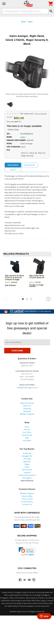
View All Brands (27, 481)
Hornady (27, 459)
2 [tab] (27, 299)
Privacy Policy (27, 502)
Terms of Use (27, 499)
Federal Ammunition (27, 475)
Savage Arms (27, 456)
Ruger (27, 464)
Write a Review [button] (40, 114)
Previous (6, 299)
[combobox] (25, 11)
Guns (27, 427)
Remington (27, 478)
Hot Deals (27, 440)
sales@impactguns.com (27, 387)
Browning (27, 453)
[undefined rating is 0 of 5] (13, 114)
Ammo (27, 429)
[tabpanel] (15, 277)
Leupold (27, 472)
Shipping (27, 408)
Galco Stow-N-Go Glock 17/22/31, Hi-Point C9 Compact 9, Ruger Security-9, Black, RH (14, 278)
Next (48, 299)
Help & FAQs (27, 496)
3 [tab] (31, 299)
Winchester (27, 470)
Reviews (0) (29, 165)
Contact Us (27, 504)
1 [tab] (23, 299)
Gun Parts (27, 432)
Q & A (13, 170)
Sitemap (27, 411)
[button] (27, 551)
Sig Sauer (27, 461)
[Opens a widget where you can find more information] (44, 616)
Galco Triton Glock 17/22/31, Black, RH (36, 276)
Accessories (27, 435)
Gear (27, 438)
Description (13, 165)
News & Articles (27, 403)
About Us (27, 406)
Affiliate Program (27, 414)
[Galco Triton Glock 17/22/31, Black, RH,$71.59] (39, 267)
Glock (27, 467)
